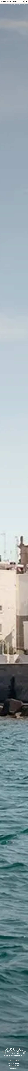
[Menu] (26, 1)
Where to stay (14, 1060)
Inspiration (14, 1068)
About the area (14, 1063)
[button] (23, 2)
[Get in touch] (20, 2)
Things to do (14, 1065)
